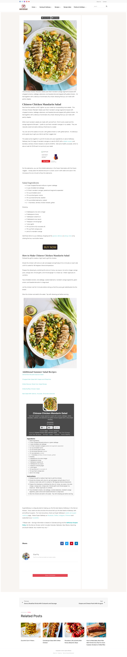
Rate (57, 427)
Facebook (50, 515)
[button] (36, 7)
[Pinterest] (26, 1)
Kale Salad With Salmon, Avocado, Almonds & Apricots (38, 393)
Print (44, 427)
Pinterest (68, 515)
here (70, 236)
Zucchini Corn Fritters (27, 640)
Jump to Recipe (46, 17)
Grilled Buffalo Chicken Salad (31, 389)
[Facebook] (20, 1)
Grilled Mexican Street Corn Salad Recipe (34, 384)
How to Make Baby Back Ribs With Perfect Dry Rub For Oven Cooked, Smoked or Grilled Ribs (96, 643)
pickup (66, 236)
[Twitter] (22, 1)
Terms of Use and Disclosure (68, 653)
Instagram (62, 515)
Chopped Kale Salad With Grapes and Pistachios (36, 379)
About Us (55, 653)
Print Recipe (56, 17)
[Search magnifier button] (107, 6)
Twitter (56, 515)
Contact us (60, 653)
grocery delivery (57, 236)
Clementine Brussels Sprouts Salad (32, 374)
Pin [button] (51, 427)
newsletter (35, 518)
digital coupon (68, 141)
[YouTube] (29, 1)
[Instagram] (24, 1)
